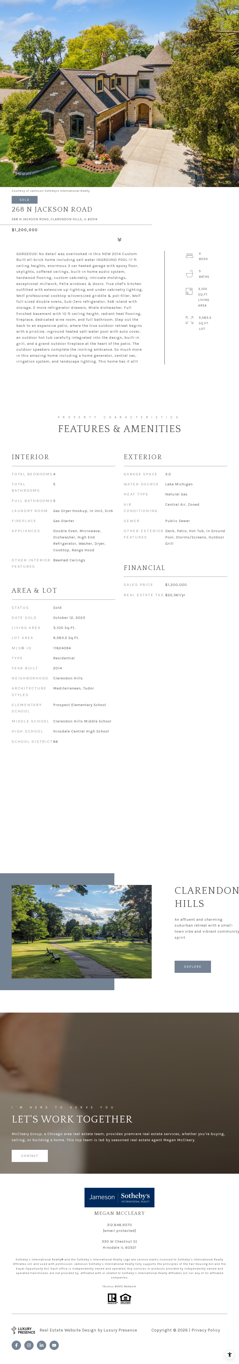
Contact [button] (29, 1156)
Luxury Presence (120, 1330)
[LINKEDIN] (41, 1345)
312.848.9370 (119, 1225)
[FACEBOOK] (16, 1345)
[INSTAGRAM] (29, 1345)
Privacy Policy (206, 1330)
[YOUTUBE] (54, 1345)
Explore (192, 967)
